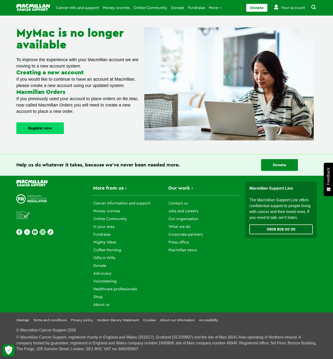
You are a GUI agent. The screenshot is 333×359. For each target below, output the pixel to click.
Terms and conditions (50, 320)
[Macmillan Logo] (33, 7)
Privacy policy (82, 320)
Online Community (150, 8)
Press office (178, 242)
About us (101, 305)
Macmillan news (182, 250)
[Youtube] (35, 232)
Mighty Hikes (104, 242)
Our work (179, 188)
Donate (177, 8)
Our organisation (183, 219)
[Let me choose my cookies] (8, 350)
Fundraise (196, 8)
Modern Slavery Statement (118, 320)
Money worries (116, 8)
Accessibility (208, 320)
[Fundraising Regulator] (31, 199)
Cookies (149, 320)
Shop (98, 297)
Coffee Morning (107, 250)
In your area (103, 227)
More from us (108, 188)
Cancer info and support (77, 8)
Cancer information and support (121, 203)
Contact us (178, 203)
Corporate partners (185, 234)
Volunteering (105, 281)
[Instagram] (43, 232)
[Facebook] (19, 232)
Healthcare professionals (115, 289)
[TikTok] (50, 232)
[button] (311, 8)
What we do (179, 227)
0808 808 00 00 (281, 229)
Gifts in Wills (104, 258)
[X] (27, 232)
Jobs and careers (183, 211)
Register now (40, 128)
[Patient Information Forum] (23, 215)
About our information (177, 320)
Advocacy (102, 273)
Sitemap (22, 320)
